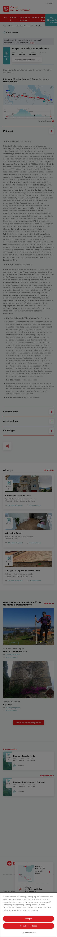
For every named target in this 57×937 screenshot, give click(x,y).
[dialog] (28, 915)
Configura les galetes (29, 932)
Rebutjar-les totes (28, 926)
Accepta (28, 918)
